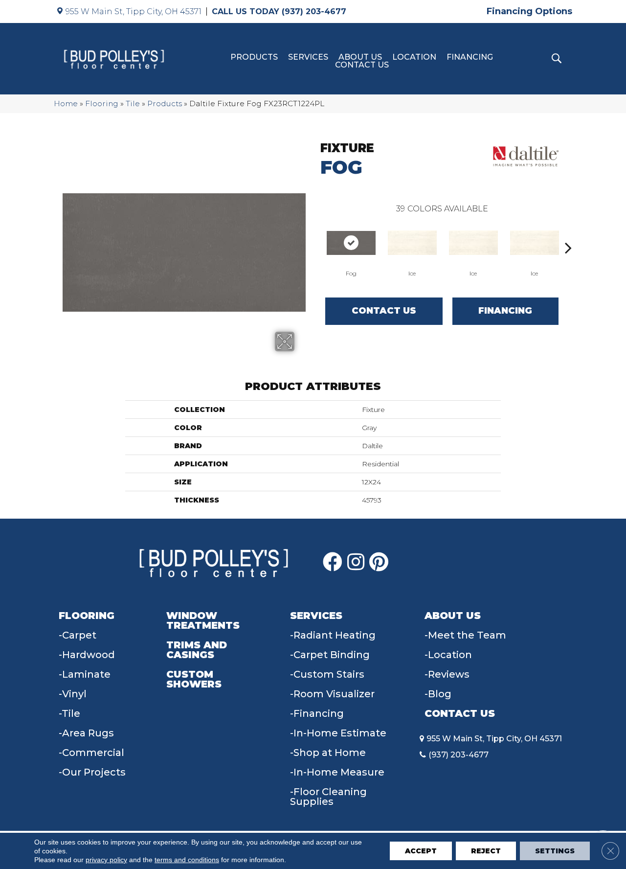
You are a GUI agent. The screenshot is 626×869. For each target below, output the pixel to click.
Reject (486, 850)
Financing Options (529, 11)
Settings (555, 850)
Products (254, 57)
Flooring (101, 103)
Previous (315, 233)
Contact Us (362, 65)
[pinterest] (378, 562)
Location (414, 57)
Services (308, 57)
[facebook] (332, 562)
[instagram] (355, 562)
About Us (360, 57)
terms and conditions (187, 860)
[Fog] (351, 243)
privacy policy (106, 860)
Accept (421, 850)
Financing (470, 57)
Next (568, 233)
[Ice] (412, 242)
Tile (133, 103)
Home (66, 103)
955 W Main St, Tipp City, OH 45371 (133, 11)
